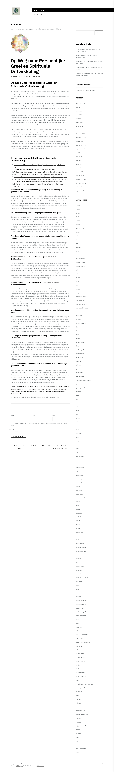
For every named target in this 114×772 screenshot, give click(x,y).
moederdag (79, 532)
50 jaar (78, 221)
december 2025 (81, 134)
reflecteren (43, 389)
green (77, 395)
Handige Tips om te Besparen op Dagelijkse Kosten (89, 68)
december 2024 (81, 179)
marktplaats (79, 517)
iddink (78, 422)
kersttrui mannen (81, 460)
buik (77, 285)
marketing (79, 513)
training (78, 680)
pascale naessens (81, 593)
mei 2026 (79, 115)
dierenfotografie (81, 323)
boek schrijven (80, 258)
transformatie (15, 391)
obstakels (48, 388)
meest (78, 520)
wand (77, 741)
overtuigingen (55, 388)
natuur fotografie (81, 547)
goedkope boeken (81, 388)
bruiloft (78, 277)
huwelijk (78, 418)
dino (77, 331)
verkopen (79, 722)
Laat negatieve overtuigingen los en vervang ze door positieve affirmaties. (39, 182)
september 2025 (81, 145)
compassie (13, 386)
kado (77, 448)
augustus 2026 (80, 103)
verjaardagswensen (82, 714)
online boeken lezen (82, 577)
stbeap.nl (15, 23)
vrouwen (78, 733)
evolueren (39, 386)
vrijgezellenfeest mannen (83, 726)
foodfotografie (80, 353)
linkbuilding (79, 494)
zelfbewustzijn (52, 391)
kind (77, 464)
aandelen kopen (81, 228)
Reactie (13, 402)
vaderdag (79, 699)
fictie (77, 346)
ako (77, 243)
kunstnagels (79, 479)
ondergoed (79, 570)
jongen (78, 437)
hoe (77, 414)
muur (77, 539)
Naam (13, 415)
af (76, 240)
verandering (30, 391)
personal (78, 596)
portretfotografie (81, 604)
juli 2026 (78, 107)
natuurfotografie (81, 551)
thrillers (78, 669)
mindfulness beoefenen (38, 388)
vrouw (78, 729)
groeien (52, 386)
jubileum (78, 445)
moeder (78, 528)
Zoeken (78, 29)
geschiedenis (80, 369)
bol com (78, 274)
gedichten (79, 361)
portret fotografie (81, 600)
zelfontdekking (61, 391)
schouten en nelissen (82, 631)
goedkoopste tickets (82, 384)
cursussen (79, 312)
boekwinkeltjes (80, 266)
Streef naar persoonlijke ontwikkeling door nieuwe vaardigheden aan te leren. (40, 179)
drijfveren (28, 386)
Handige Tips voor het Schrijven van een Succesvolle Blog (88, 51)
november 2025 (81, 137)
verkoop (78, 718)
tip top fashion (80, 672)
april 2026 (79, 118)
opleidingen (79, 581)
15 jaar (78, 205)
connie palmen (80, 300)
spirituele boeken (81, 650)
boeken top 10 (80, 262)
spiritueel (79, 646)
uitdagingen (22, 391)
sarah (77, 623)
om (77, 562)
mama (78, 502)
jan (77, 426)
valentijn (78, 703)
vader (77, 695)
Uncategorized (36, 76)
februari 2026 (80, 126)
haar (77, 399)
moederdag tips (80, 536)
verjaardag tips (80, 710)
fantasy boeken (80, 342)
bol (77, 270)
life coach (79, 490)
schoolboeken (80, 627)
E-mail (34, 415)
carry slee (79, 293)
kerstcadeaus (80, 456)
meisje (78, 524)
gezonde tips (80, 372)
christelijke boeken (81, 296)
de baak (78, 319)
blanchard (79, 255)
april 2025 (79, 164)
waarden (45, 391)
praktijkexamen (80, 608)
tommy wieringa (81, 676)
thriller (78, 665)
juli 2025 (78, 153)
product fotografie (81, 612)
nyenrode (79, 558)
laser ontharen (80, 483)
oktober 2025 (80, 141)
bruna (77, 281)
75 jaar (78, 224)
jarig (77, 429)
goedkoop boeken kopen (83, 380)
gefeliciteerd (79, 365)
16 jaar (78, 209)
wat (77, 745)
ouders (78, 585)
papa (77, 589)
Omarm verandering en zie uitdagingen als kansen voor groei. (34, 170)
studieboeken (80, 653)
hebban (78, 407)
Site (53, 415)
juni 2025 (79, 156)
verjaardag (79, 707)
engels (78, 338)
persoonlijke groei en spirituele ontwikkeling (27, 389)
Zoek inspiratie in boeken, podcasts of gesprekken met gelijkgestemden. (38, 174)
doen (77, 334)
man (77, 505)
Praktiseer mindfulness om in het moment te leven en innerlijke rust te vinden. (40, 172)
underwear (79, 691)
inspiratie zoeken (22, 388)
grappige (78, 391)
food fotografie (80, 350)
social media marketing (83, 642)
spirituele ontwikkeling (60, 389)
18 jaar (78, 213)
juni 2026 (79, 111)
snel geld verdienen (82, 634)
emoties (33, 386)
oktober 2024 (80, 187)
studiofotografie (81, 657)
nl (76, 555)
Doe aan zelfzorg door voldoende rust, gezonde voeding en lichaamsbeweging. (40, 177)
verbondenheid (38, 391)
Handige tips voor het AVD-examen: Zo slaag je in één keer (89, 62)
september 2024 (81, 191)
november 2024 (81, 183)
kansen (29, 388)
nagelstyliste (80, 543)
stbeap (15, 76)
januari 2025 (80, 175)
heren (77, 410)
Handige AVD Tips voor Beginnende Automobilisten (86, 56)
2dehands (79, 217)
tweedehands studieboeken (84, 684)
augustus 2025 (80, 149)
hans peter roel (80, 403)
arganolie (79, 247)
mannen (78, 509)
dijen (77, 327)
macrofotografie (81, 498)
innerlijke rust (59, 386)
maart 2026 (79, 122)
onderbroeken (80, 566)
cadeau (78, 289)
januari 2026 (80, 130)
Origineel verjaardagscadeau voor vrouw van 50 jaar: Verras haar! (89, 74)
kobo (77, 471)
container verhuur (81, 304)
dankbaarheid (20, 386)
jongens (78, 441)
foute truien (79, 357)
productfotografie (81, 615)
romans (78, 619)
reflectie (50, 389)
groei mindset (46, 386)
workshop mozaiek (81, 748)
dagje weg (79, 315)
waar (77, 737)
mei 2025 (79, 160)
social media (80, 638)
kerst (77, 452)
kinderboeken (80, 467)
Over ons (36, 14)
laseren (78, 486)
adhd (77, 236)
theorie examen (80, 661)
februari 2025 (80, 172)
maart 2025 (79, 168)
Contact (43, 14)
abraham (78, 232)
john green (79, 433)
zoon (77, 752)
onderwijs (79, 574)
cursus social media (82, 308)
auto (77, 251)
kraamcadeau (80, 475)
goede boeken (80, 376)
